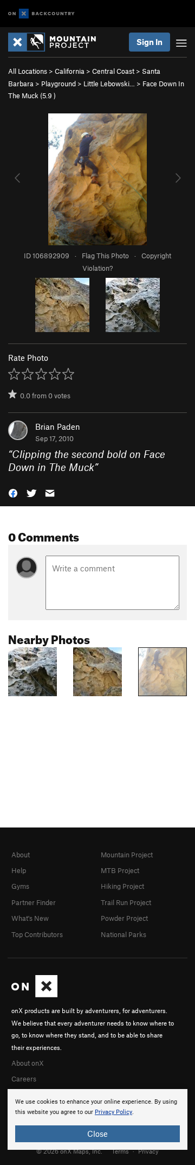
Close (97, 1133)
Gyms (20, 886)
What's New (30, 918)
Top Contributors (37, 934)
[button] (13, 492)
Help (18, 870)
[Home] (57, 42)
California (69, 71)
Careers (23, 1078)
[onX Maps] (34, 994)
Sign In (149, 42)
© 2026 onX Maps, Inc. (69, 1151)
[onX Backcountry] (41, 14)
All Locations (27, 71)
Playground (58, 83)
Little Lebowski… (109, 83)
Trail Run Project (126, 902)
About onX (27, 1063)
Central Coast (113, 71)
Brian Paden (57, 426)
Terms (120, 1151)
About (20, 854)
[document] (97, 1119)
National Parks (123, 934)
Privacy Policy (113, 1112)
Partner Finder (33, 902)
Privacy (148, 1151)
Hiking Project (122, 886)
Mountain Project (127, 854)
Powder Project (124, 918)
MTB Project (120, 870)
